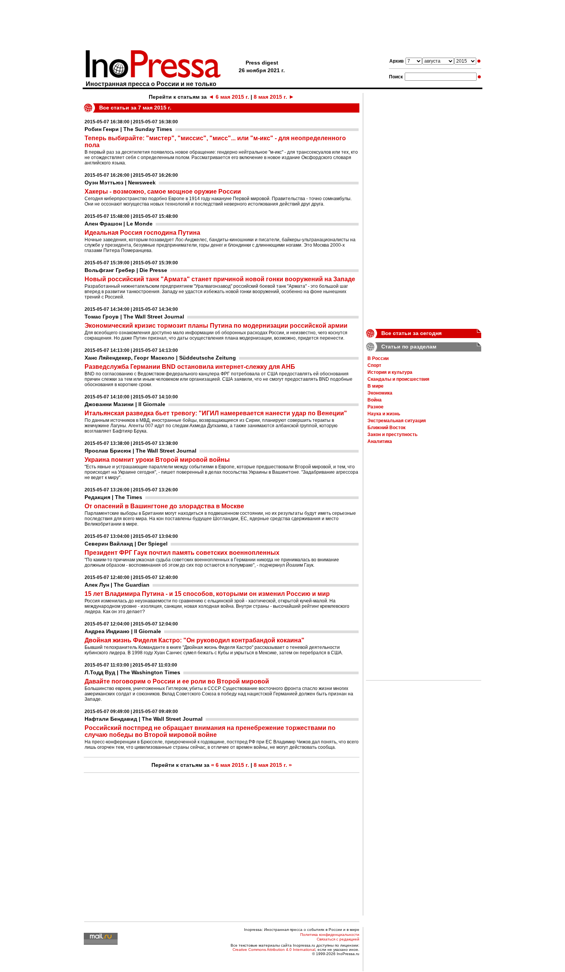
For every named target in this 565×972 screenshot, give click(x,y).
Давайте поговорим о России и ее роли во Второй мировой (177, 681)
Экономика (379, 393)
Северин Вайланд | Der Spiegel (126, 544)
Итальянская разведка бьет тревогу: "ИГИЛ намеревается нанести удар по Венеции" (216, 413)
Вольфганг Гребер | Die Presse (126, 270)
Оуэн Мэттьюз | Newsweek (120, 182)
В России (378, 358)
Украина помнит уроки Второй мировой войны (157, 459)
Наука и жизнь (383, 413)
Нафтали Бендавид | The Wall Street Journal (144, 719)
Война (374, 400)
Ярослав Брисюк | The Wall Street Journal (140, 451)
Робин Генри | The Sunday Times (128, 129)
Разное (375, 407)
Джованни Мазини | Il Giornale (125, 404)
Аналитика (379, 441)
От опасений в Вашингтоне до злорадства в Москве (164, 506)
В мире (375, 386)
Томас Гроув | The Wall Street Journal (134, 316)
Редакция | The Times (113, 497)
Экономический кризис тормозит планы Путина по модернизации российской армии (216, 325)
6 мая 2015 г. (228, 97)
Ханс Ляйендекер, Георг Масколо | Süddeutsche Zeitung (160, 358)
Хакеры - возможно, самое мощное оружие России (163, 191)
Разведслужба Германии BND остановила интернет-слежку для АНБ (190, 366)
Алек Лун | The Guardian (117, 585)
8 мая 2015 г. (274, 97)
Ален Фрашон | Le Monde (119, 224)
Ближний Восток (386, 427)
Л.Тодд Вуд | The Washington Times (132, 672)
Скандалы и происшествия (398, 379)
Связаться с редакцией (338, 939)
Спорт (374, 365)
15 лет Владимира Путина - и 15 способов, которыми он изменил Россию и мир (207, 593)
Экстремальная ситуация (396, 420)
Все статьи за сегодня (411, 333)
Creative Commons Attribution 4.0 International (274, 949)
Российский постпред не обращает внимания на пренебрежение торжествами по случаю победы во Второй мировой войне (210, 731)
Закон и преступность (392, 434)
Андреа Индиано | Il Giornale (123, 631)
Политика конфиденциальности (329, 934)
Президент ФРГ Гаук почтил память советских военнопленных (182, 552)
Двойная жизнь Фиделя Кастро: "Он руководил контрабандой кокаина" (194, 640)
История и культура (389, 372)
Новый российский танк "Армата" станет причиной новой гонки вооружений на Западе (220, 279)
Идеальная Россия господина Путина (142, 232)
